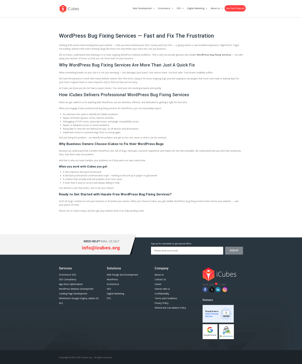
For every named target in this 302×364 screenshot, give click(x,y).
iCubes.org (87, 357)
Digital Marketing (195, 8)
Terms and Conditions (166, 298)
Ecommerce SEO (67, 274)
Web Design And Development (122, 274)
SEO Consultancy (67, 279)
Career (158, 284)
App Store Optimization (71, 284)
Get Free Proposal (235, 8)
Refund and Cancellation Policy (170, 307)
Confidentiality (162, 293)
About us (215, 8)
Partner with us (162, 288)
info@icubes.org (101, 247)
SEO (179, 8)
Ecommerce (164, 8)
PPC (109, 298)
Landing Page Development (73, 293)
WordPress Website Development (76, 288)
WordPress (112, 279)
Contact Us (160, 279)
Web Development (142, 8)
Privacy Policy (161, 302)
